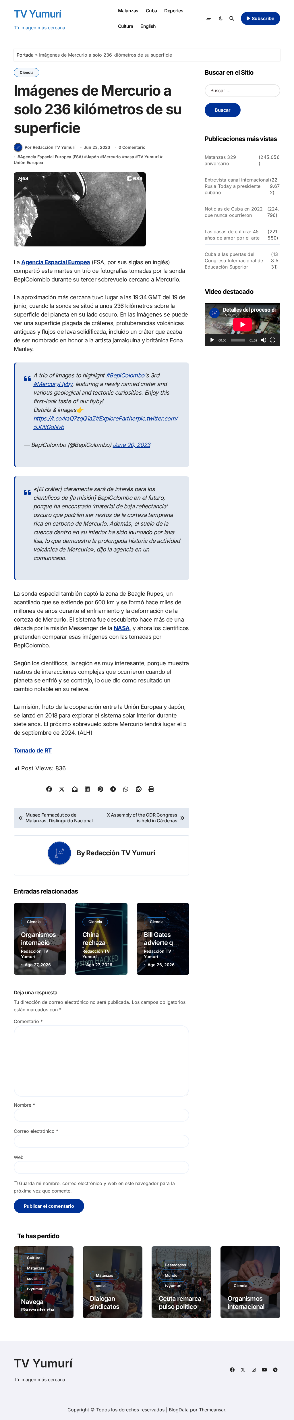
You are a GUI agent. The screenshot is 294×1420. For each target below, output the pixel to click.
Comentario (28, 1021)
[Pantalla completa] (273, 340)
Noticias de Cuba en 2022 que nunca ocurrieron (234, 212)
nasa (129, 156)
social (32, 1278)
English (148, 26)
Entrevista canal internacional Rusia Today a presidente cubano (237, 186)
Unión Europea (28, 162)
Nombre (24, 1105)
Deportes (173, 10)
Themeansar (212, 1410)
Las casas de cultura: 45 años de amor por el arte (232, 235)
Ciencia (26, 72)
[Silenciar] (263, 340)
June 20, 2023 (131, 444)
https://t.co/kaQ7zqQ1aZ (64, 418)
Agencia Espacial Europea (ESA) (51, 156)
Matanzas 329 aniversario (220, 160)
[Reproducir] (212, 340)
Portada (25, 55)
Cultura (125, 26)
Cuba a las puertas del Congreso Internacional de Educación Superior (234, 260)
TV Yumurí (37, 14)
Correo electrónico (36, 1131)
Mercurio (112, 156)
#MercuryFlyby (52, 384)
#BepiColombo (125, 375)
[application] (242, 324)
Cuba (151, 10)
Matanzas (128, 10)
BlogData (179, 1410)
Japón (93, 156)
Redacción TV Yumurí (120, 853)
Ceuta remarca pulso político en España (180, 1307)
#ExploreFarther (116, 418)
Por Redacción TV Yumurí (50, 147)
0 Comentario (132, 147)
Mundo (171, 1275)
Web (19, 1157)
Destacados (175, 1265)
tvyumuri (35, 1288)
